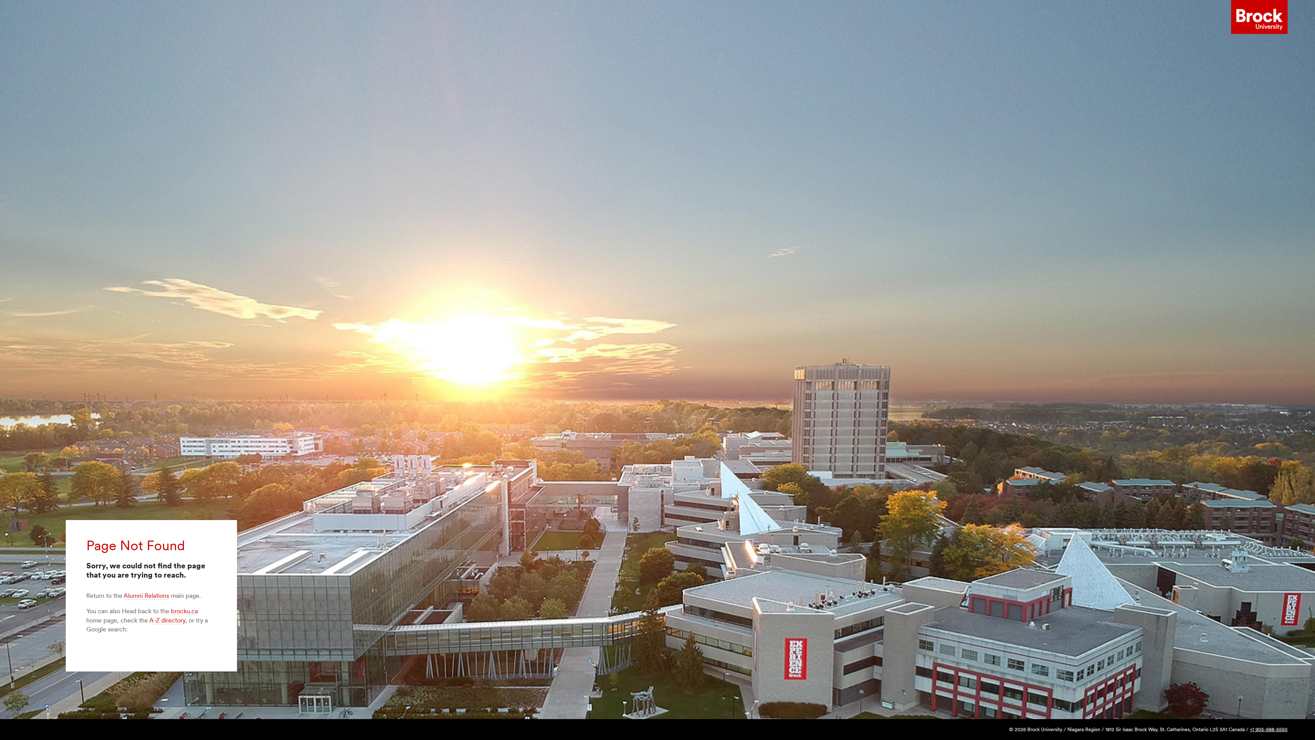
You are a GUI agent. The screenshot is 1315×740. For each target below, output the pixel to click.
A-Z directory (167, 620)
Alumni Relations (146, 595)
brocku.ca (184, 611)
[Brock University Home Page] (1259, 17)
